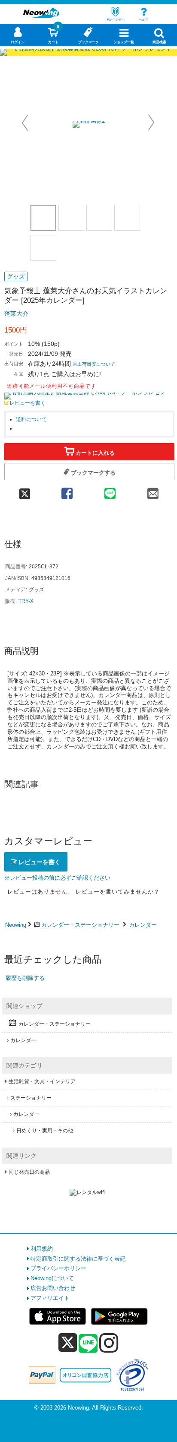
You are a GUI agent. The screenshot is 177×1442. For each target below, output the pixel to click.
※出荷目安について (94, 364)
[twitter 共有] (25, 491)
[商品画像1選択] (43, 218)
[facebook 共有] (67, 491)
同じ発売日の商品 (29, 1172)
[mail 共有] (152, 491)
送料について (31, 419)
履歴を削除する (25, 978)
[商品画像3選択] (99, 218)
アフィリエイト (50, 1298)
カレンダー (143, 925)
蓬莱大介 (16, 313)
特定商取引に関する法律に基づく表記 (78, 1258)
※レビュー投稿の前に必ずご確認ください (57, 878)
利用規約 (42, 1249)
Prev (26, 122)
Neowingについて (52, 1278)
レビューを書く (27, 403)
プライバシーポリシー (58, 1268)
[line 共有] (109, 491)
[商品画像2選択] (71, 218)
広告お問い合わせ (53, 1288)
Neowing (15, 925)
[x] (67, 1343)
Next (151, 122)
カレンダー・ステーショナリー (80, 925)
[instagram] (109, 1342)
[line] (88, 1344)
